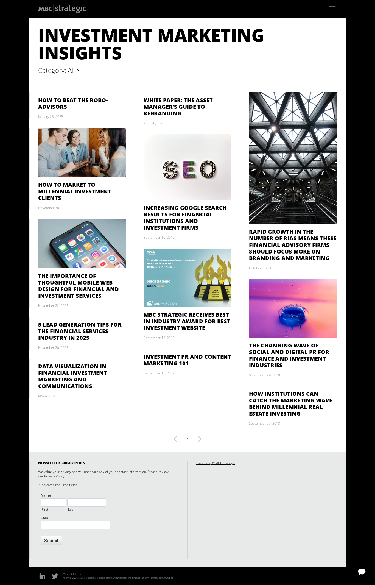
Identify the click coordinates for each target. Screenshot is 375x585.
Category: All (57, 70)
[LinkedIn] (42, 576)
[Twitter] (55, 576)
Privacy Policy (54, 476)
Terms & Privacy (72, 574)
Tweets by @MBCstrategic (215, 463)
